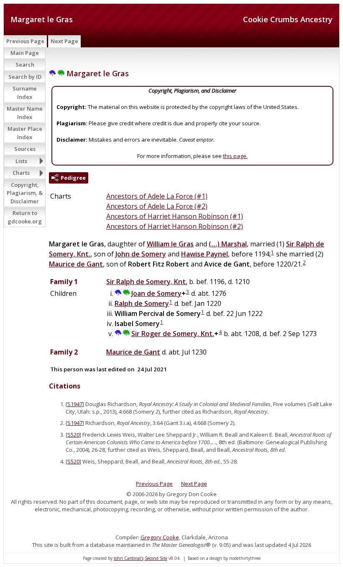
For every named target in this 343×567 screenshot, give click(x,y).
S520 (73, 434)
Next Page (64, 41)
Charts (21, 172)
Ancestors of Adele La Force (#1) (156, 196)
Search (24, 64)
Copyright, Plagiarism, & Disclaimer (25, 193)
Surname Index (25, 93)
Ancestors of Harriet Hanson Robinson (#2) (174, 226)
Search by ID (24, 76)
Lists (21, 161)
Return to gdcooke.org (25, 217)
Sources (25, 149)
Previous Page (25, 41)
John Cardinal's (128, 558)
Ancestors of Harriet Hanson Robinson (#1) (174, 216)
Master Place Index (25, 133)
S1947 (74, 404)
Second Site (156, 558)
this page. (235, 156)
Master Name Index (25, 113)
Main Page (24, 53)
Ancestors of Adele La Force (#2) (156, 206)
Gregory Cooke (160, 537)
